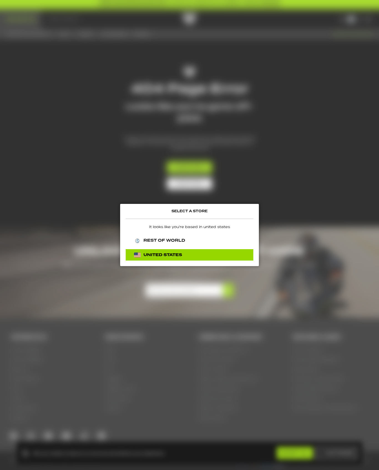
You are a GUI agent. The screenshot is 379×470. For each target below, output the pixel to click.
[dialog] (189, 235)
